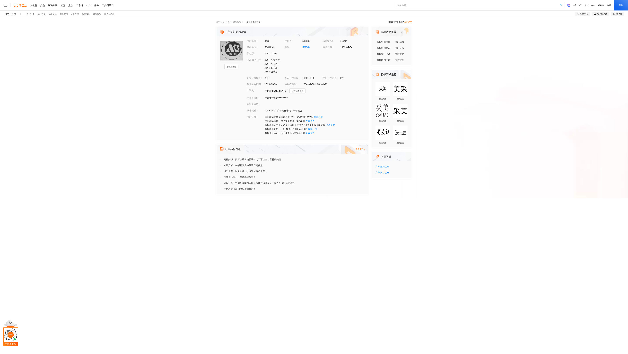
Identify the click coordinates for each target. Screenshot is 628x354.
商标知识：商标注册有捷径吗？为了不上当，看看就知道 (252, 159)
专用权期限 (290, 84)
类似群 (250, 53)
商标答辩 (399, 47)
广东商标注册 (382, 167)
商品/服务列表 (254, 59)
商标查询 (399, 59)
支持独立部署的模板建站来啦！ (240, 188)
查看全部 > (360, 149)
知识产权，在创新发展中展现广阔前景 (243, 165)
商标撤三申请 (383, 53)
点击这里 (408, 21)
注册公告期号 (329, 77)
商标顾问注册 (383, 59)
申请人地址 (252, 97)
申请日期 (327, 47)
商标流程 (251, 110)
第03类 (306, 47)
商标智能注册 (383, 42)
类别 (287, 47)
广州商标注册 (382, 172)
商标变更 (399, 53)
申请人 (250, 90)
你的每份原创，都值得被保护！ (240, 177)
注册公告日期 (254, 84)
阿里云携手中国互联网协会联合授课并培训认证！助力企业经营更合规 (259, 183)
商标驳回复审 (383, 47)
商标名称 (251, 40)
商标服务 (237, 21)
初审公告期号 (254, 77)
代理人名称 (252, 104)
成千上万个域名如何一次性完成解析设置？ (245, 171)
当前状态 (327, 40)
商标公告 (251, 116)
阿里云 (219, 21)
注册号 (288, 40)
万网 (227, 21)
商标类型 (251, 47)
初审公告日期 (291, 77)
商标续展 (399, 42)
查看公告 (318, 117)
